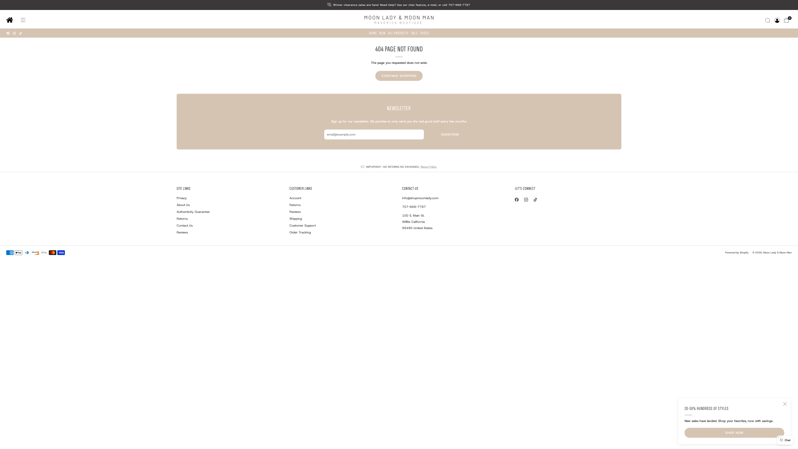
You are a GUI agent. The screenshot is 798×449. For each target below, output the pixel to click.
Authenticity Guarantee (193, 212)
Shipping (295, 219)
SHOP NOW (734, 433)
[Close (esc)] (785, 404)
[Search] (768, 20)
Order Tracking (300, 232)
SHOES (424, 33)
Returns (182, 219)
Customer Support (302, 225)
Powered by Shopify (737, 252)
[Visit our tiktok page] (20, 33)
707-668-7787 (414, 207)
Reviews (182, 232)
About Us (183, 205)
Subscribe (450, 134)
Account (295, 198)
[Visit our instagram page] (14, 33)
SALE (414, 33)
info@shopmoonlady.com (420, 198)
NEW (382, 33)
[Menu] (19, 20)
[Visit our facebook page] (8, 33)
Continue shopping (399, 76)
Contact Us (185, 225)
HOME (373, 33)
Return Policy (429, 167)
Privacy (182, 198)
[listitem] (399, 5)
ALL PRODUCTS (398, 33)
